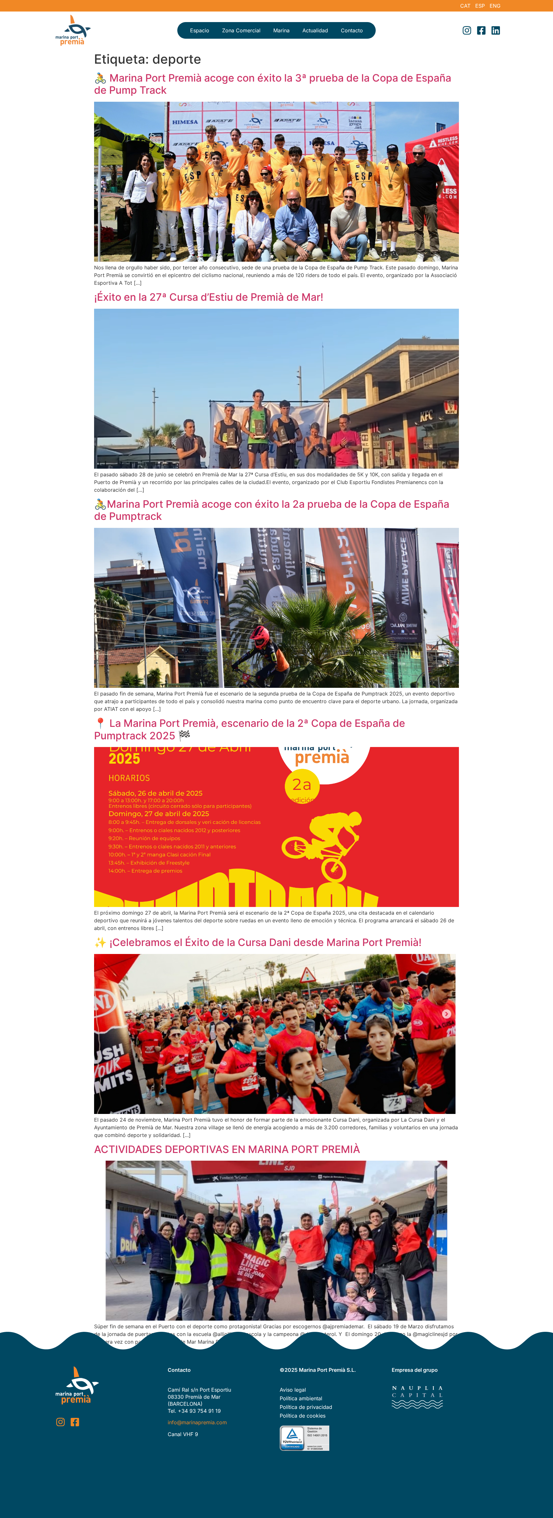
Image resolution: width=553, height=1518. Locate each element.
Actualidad (315, 30)
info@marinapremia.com (197, 1422)
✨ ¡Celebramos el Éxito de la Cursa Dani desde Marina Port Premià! (257, 942)
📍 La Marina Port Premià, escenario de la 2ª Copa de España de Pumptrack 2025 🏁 (249, 729)
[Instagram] (467, 30)
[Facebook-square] (481, 30)
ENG (495, 5)
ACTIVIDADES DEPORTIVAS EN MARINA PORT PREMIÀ (227, 1149)
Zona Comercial (241, 30)
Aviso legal (293, 1390)
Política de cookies (302, 1415)
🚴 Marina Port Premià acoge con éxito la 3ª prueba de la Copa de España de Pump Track (272, 84)
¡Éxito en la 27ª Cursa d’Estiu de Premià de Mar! (208, 297)
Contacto (352, 30)
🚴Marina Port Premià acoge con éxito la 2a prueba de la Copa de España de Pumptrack (271, 510)
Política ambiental (301, 1398)
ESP (480, 5)
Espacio (199, 30)
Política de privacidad (306, 1407)
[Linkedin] (496, 30)
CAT (465, 5)
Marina (281, 30)
